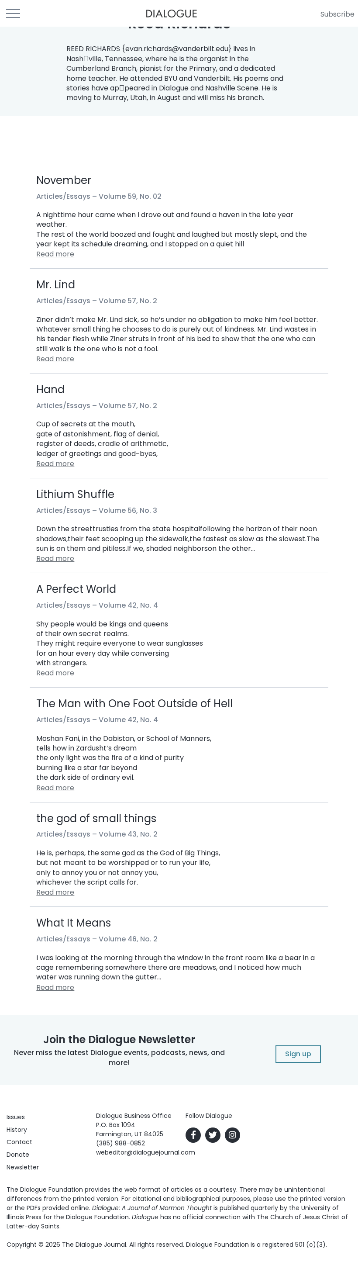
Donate (18, 1154)
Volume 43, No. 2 (128, 834)
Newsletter (23, 1167)
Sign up (298, 1054)
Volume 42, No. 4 (128, 605)
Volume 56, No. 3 (128, 510)
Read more (55, 254)
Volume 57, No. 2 (128, 301)
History (17, 1129)
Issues (16, 1117)
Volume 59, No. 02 (130, 196)
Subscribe (337, 14)
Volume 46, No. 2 (128, 939)
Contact (19, 1142)
